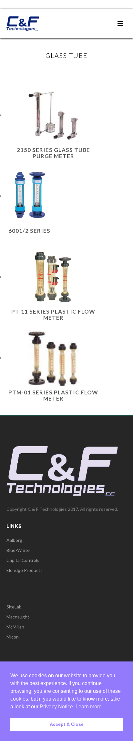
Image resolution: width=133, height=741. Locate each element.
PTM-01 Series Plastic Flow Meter (53, 395)
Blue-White (18, 550)
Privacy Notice (56, 706)
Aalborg (14, 540)
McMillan (15, 626)
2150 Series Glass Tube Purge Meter (53, 152)
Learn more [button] (89, 706)
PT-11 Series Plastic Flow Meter (53, 314)
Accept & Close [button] (67, 724)
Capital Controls (22, 560)
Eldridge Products (24, 570)
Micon (12, 636)
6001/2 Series (29, 230)
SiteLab (14, 606)
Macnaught (17, 616)
